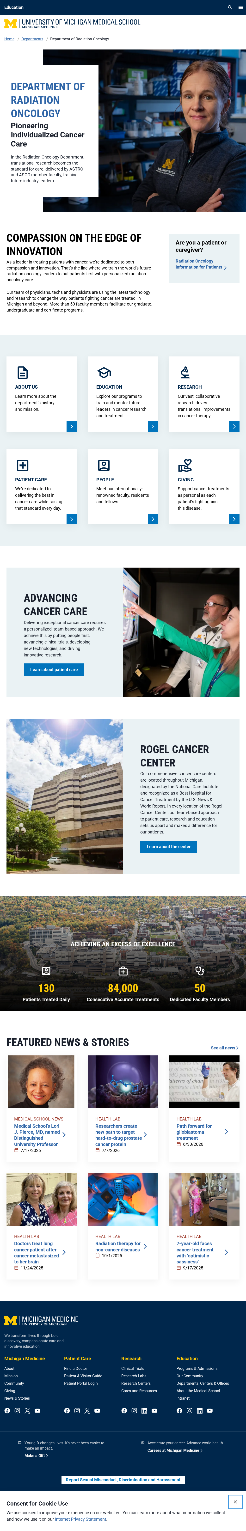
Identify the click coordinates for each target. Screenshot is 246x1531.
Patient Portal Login (81, 1383)
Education (187, 1358)
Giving (9, 1391)
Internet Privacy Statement (80, 1519)
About (9, 1368)
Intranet (183, 1398)
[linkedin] (144, 1411)
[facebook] (7, 1411)
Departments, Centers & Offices (203, 1383)
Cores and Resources (139, 1391)
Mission (11, 1376)
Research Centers (136, 1383)
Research (131, 1358)
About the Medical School (198, 1391)
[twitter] (27, 1411)
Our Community (190, 1376)
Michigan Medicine (24, 1358)
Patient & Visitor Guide (83, 1376)
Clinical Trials (132, 1368)
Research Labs (133, 1376)
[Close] (235, 1502)
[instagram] (17, 1411)
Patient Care (77, 1358)
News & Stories (17, 1398)
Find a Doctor (75, 1368)
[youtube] (37, 1411)
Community (14, 1383)
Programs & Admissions (197, 1368)
